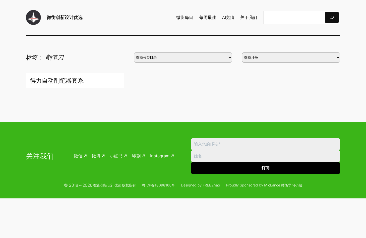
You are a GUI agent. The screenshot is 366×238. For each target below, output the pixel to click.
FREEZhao (211, 185)
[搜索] (332, 17)
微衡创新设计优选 (65, 17)
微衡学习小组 (291, 185)
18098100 (163, 185)
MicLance (272, 185)
